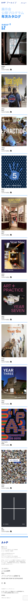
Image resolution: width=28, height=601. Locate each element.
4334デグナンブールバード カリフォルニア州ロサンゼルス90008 (9, 555)
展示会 (6, 9)
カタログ (5, 24)
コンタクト (5, 568)
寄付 (2, 573)
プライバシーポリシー (6, 597)
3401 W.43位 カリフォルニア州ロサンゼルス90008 (9, 548)
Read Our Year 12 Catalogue (12, 578)
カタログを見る (5, 69)
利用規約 (3, 595)
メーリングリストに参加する (10, 576)
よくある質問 (5, 571)
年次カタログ (11, 16)
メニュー (24, 3)
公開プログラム (12, 13)
